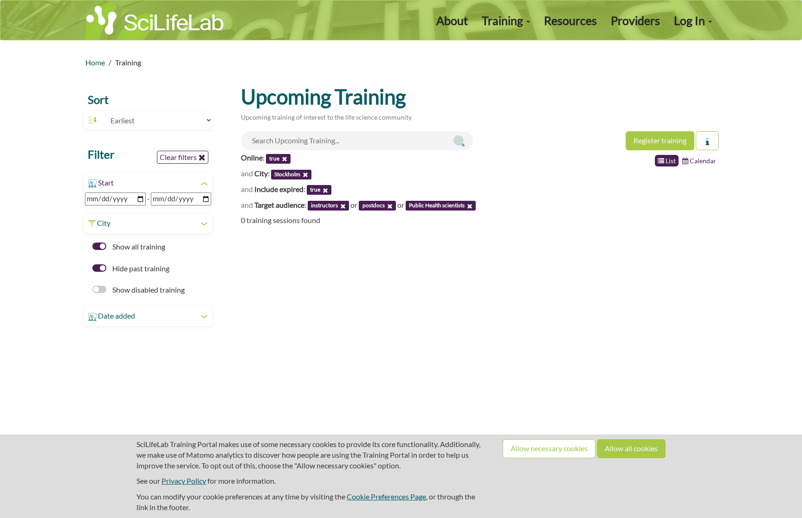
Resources (570, 20)
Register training (660, 140)
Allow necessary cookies (549, 448)
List (670, 161)
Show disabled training (148, 289)
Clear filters (179, 157)
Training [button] (503, 20)
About (452, 20)
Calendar (702, 161)
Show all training (138, 246)
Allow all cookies (631, 448)
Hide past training (140, 268)
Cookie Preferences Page (386, 496)
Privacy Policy (184, 480)
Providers (635, 20)
